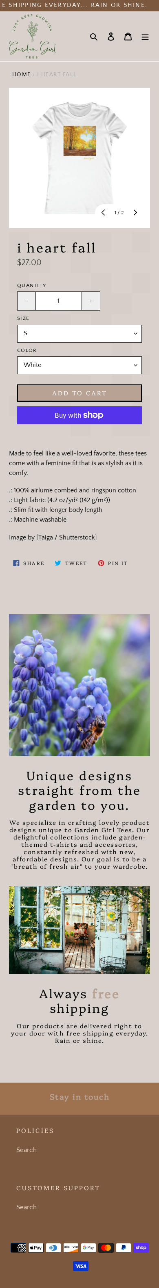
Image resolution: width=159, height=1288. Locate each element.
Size (23, 318)
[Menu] (145, 36)
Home (21, 74)
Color (27, 350)
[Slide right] (135, 213)
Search (26, 1150)
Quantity (31, 285)
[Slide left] (104, 213)
